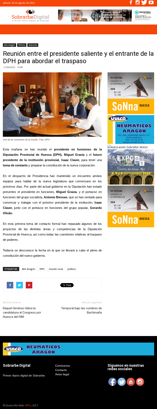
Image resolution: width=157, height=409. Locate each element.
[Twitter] (144, 3)
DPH (42, 268)
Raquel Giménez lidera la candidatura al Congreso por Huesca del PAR (22, 312)
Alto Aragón (9, 45)
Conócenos (62, 365)
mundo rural (56, 268)
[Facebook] (131, 3)
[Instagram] (138, 3)
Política (21, 45)
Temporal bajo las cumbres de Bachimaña (81, 310)
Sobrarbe (33, 45)
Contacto (61, 370)
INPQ (28, 405)
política (71, 268)
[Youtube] (151, 3)
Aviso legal (62, 374)
